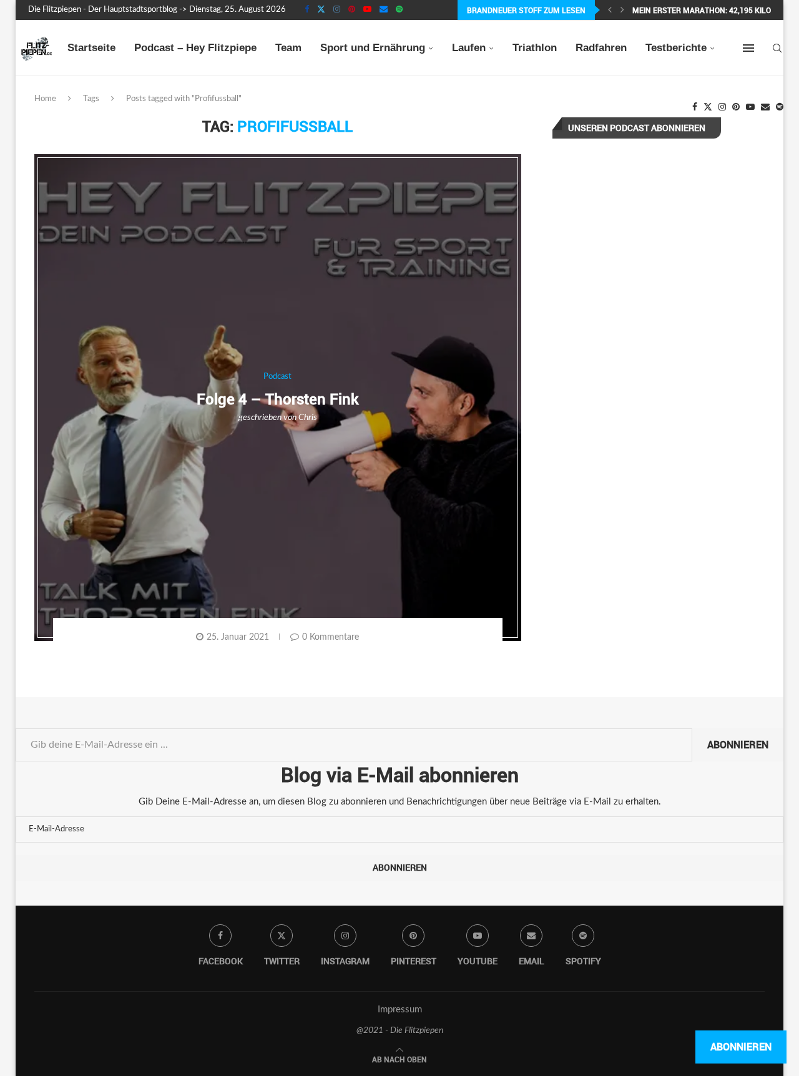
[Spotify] (399, 10)
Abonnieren (737, 744)
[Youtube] (367, 10)
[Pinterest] (351, 10)
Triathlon (534, 48)
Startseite (91, 48)
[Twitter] (321, 10)
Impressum (400, 1009)
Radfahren (601, 48)
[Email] (384, 10)
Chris (307, 417)
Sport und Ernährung (372, 48)
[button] (610, 10)
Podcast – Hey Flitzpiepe (195, 48)
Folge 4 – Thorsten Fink (278, 399)
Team (288, 48)
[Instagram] (336, 10)
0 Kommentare (330, 637)
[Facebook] (307, 10)
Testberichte (676, 48)
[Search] (777, 48)
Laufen (469, 48)
